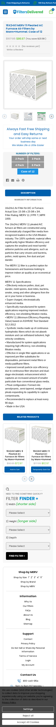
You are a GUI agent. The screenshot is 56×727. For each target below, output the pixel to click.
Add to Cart (15, 469)
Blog (28, 619)
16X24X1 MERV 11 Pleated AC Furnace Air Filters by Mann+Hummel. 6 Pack (41, 457)
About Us (28, 614)
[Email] (12, 180)
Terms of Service (28, 656)
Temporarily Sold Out (41, 469)
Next (52, 116)
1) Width (10, 504)
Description (28, 192)
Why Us (28, 601)
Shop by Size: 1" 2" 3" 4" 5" (28, 577)
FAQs (28, 610)
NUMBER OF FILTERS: (28, 153)
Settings (28, 709)
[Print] (17, 180)
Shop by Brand (28, 581)
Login (28, 660)
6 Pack (36, 165)
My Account (28, 664)
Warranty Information (28, 199)
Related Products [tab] (28, 416)
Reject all (28, 715)
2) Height (11, 521)
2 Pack (19, 158)
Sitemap (28, 623)
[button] (5, 11)
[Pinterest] (23, 180)
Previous (5, 116)
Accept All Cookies (28, 722)
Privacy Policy (28, 643)
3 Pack (36, 158)
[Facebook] (7, 180)
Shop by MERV (28, 586)
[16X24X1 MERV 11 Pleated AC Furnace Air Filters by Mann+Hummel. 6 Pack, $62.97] (41, 435)
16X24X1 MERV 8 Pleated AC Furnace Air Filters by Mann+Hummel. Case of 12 (15, 457)
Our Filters (28, 606)
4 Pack (19, 165)
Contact (28, 639)
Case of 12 (27, 171)
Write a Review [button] (15, 49)
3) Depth (11, 537)
